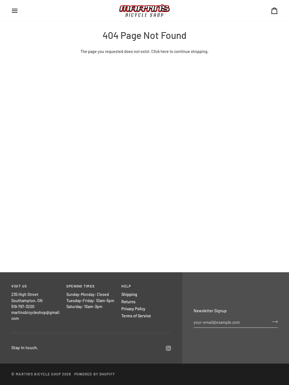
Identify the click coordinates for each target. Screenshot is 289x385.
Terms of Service (136, 315)
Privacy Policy (133, 308)
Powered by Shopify (94, 374)
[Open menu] (19, 10)
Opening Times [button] (80, 286)
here (165, 51)
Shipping (129, 294)
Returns (128, 301)
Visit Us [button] (19, 286)
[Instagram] (168, 348)
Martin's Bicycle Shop (38, 374)
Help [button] (126, 286)
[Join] (273, 321)
